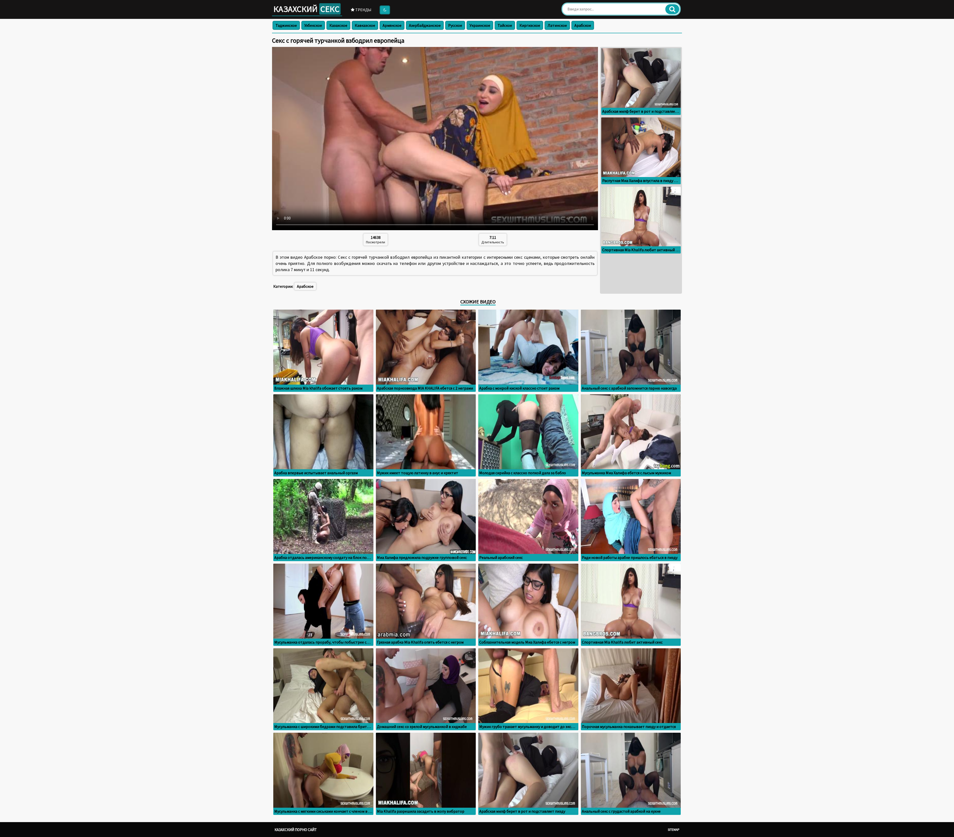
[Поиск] (672, 9)
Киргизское (529, 25)
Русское (455, 25)
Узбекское (313, 25)
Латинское (557, 25)
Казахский (307, 9)
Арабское (582, 25)
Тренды (363, 9)
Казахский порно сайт (296, 829)
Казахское (338, 25)
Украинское (480, 25)
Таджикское (286, 25)
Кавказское (365, 25)
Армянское (392, 25)
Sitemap (673, 830)
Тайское (505, 25)
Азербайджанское (425, 25)
